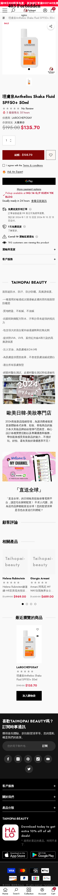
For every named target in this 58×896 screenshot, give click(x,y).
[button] (29, 82)
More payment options (29, 189)
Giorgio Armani (39, 578)
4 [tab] (35, 604)
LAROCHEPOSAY (22, 118)
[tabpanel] (15, 574)
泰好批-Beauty (18, 885)
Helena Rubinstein (14, 578)
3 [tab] (31, 604)
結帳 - (23, 155)
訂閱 (45, 746)
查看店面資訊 (39, 201)
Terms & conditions (33, 165)
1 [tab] (29, 69)
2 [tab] (27, 604)
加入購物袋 (29, 696)
